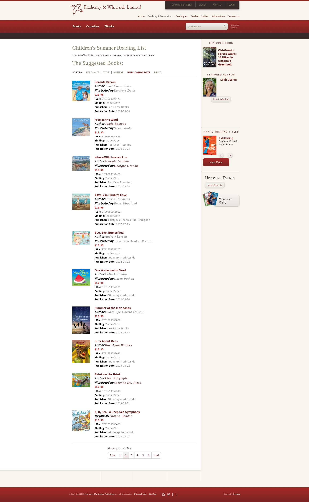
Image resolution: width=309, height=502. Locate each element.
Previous (221, 155)
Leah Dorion (228, 80)
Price (157, 72)
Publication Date (138, 72)
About (141, 16)
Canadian (92, 26)
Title (106, 72)
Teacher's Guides (199, 16)
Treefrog (236, 494)
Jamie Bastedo (115, 123)
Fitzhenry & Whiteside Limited (105, 9)
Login (232, 4)
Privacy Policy (140, 494)
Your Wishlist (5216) (181, 4)
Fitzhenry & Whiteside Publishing (99, 494)
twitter (168, 494)
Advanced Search (235, 26)
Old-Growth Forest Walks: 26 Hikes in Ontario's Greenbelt (227, 57)
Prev (112, 455)
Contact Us (233, 16)
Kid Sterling (226, 138)
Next (156, 455)
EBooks (109, 26)
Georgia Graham (117, 161)
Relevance (92, 72)
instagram (163, 494)
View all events (215, 185)
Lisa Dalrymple (116, 378)
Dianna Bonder (121, 416)
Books (77, 26)
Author (118, 72)
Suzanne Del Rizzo (127, 382)
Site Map (152, 494)
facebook (172, 494)
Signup (202, 4)
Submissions (218, 16)
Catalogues (182, 16)
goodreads (177, 494)
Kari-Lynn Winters (118, 345)
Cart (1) (217, 4)
